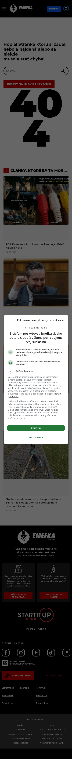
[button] (36, 371)
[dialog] (36, 379)
